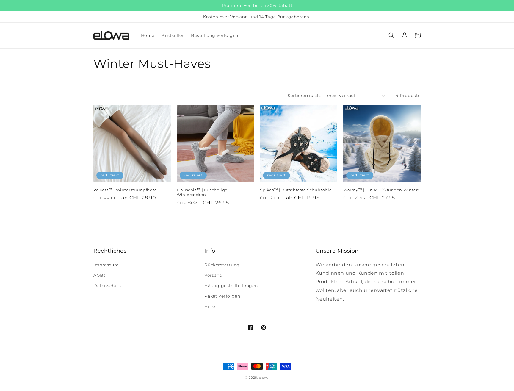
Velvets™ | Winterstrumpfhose (125, 189)
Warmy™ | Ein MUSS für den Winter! (381, 189)
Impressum (106, 265)
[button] (391, 35)
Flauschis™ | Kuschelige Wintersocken (202, 192)
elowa (264, 377)
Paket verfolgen (222, 296)
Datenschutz (107, 285)
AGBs (99, 275)
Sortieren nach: (304, 95)
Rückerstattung (221, 265)
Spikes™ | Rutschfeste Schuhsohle (296, 189)
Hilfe (209, 306)
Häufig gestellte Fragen (231, 285)
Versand (213, 275)
